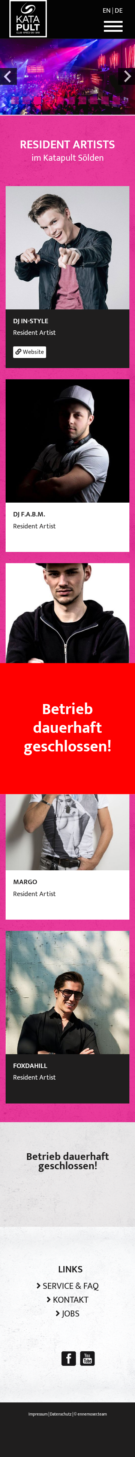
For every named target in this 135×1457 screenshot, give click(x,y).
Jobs (71, 1313)
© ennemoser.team (90, 1414)
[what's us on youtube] (87, 1358)
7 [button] (82, 100)
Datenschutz (61, 1414)
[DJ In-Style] (67, 247)
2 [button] (26, 100)
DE (119, 10)
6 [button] (71, 100)
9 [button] (105, 100)
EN (107, 10)
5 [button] (60, 100)
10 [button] (116, 100)
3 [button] (37, 100)
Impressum (38, 1414)
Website (32, 352)
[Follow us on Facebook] (69, 1358)
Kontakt (70, 1300)
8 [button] (94, 100)
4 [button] (48, 100)
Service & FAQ (71, 1286)
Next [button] (126, 76)
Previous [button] (8, 76)
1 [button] (15, 100)
